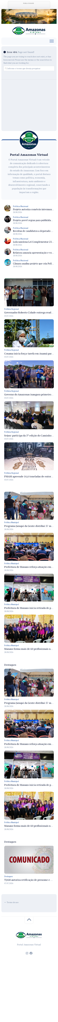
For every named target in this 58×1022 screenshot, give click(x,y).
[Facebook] (31, 953)
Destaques (8, 876)
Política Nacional (20, 206)
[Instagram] (27, 953)
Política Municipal (11, 522)
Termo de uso (13, 902)
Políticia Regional (11, 309)
